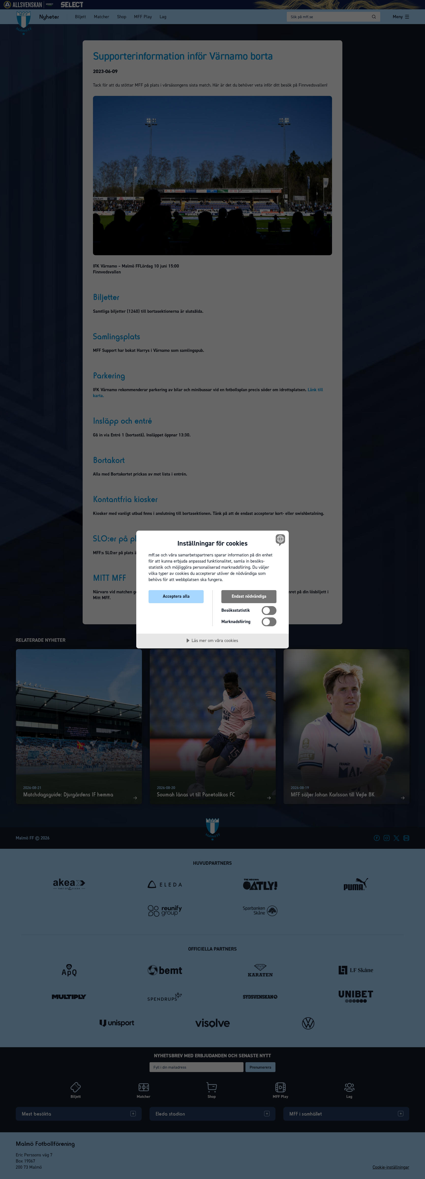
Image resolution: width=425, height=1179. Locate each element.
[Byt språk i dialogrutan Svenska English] (279, 540)
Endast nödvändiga (249, 596)
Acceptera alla (176, 596)
